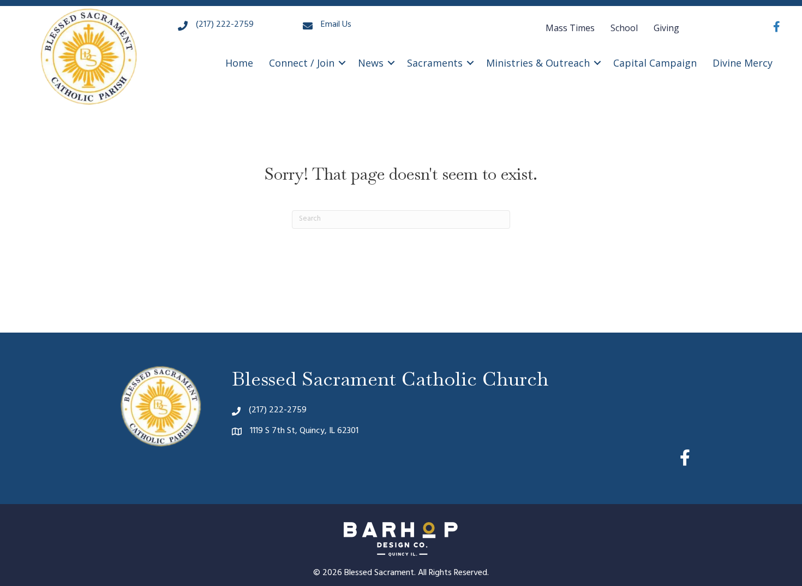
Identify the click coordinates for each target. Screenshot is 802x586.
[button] (342, 62)
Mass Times (570, 28)
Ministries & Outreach (538, 62)
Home (239, 62)
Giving (666, 28)
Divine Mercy (743, 62)
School (624, 28)
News (371, 62)
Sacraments (435, 62)
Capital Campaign (655, 62)
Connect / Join (301, 62)
